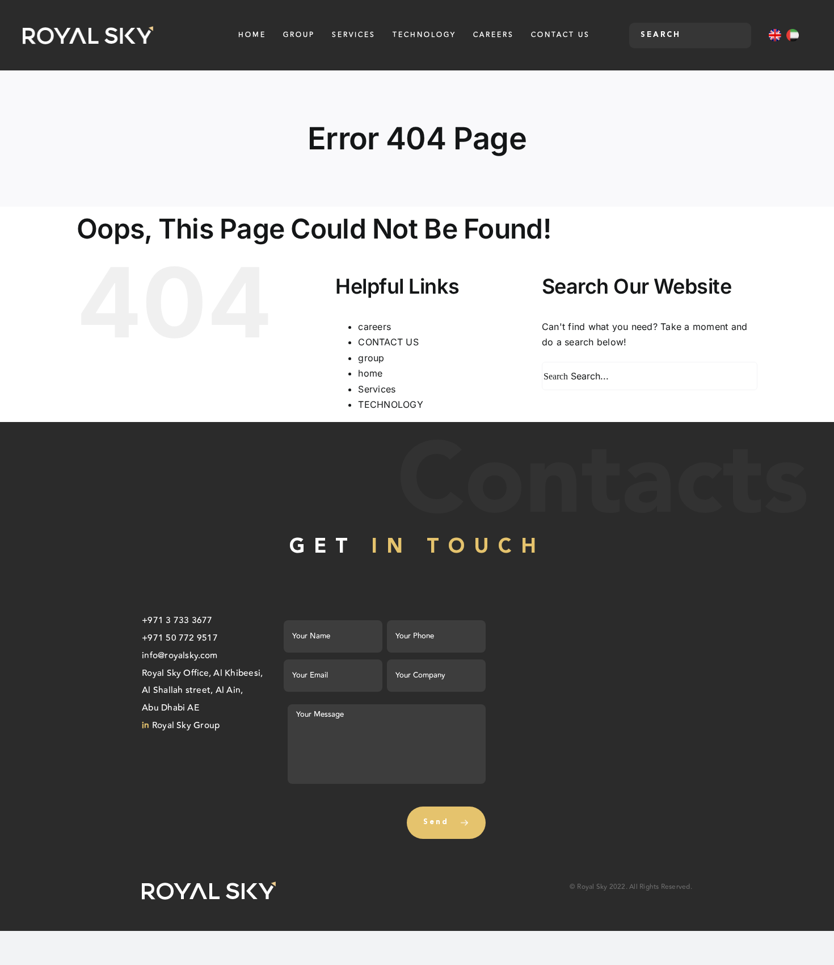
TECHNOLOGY (390, 404)
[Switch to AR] (792, 35)
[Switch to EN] (775, 35)
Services (376, 389)
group (371, 358)
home (370, 373)
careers (374, 326)
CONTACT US (388, 342)
